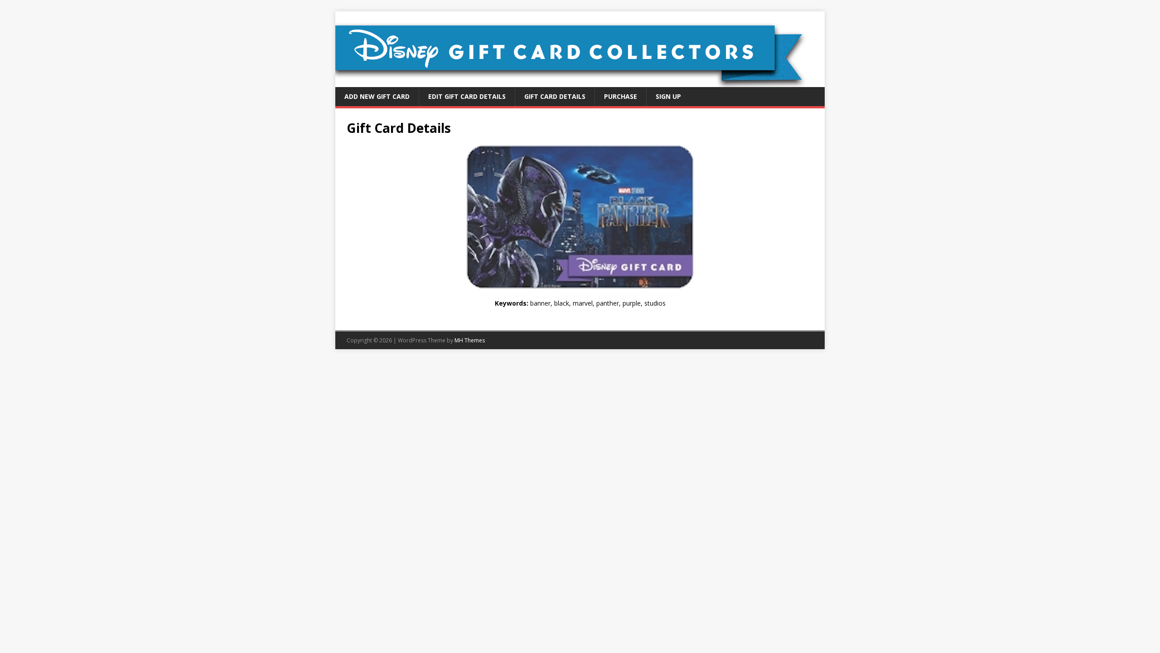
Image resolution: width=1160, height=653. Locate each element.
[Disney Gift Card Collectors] (580, 82)
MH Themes (469, 340)
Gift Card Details (554, 96)
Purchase (620, 96)
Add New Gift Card (377, 96)
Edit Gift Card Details (467, 96)
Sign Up (668, 96)
